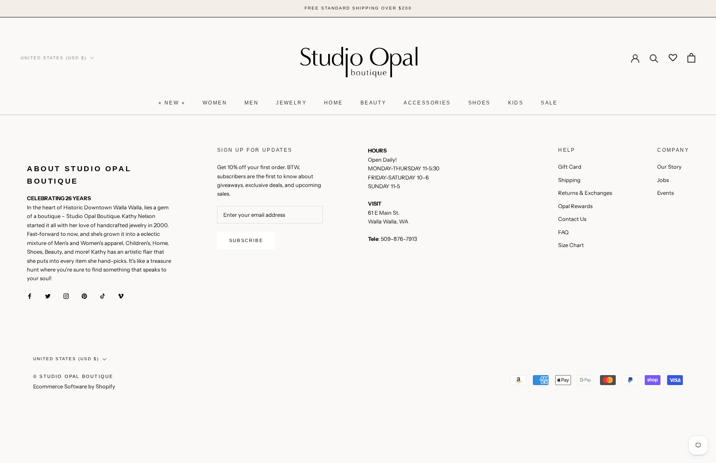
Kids (516, 103)
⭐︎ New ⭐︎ (171, 103)
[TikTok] (102, 295)
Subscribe (246, 240)
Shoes (479, 103)
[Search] (654, 57)
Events (665, 192)
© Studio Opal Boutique (73, 376)
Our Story (669, 166)
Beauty (373, 103)
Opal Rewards (575, 206)
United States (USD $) (54, 58)
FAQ (563, 232)
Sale (549, 103)
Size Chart (571, 245)
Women (215, 103)
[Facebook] (29, 295)
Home (333, 103)
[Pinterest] (84, 295)
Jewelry (291, 103)
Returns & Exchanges (585, 192)
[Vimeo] (120, 295)
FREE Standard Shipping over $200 (358, 8)
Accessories (427, 103)
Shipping (569, 180)
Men (251, 103)
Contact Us (572, 219)
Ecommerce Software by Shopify (74, 386)
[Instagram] (66, 295)
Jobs (663, 180)
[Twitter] (48, 295)
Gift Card (569, 166)
